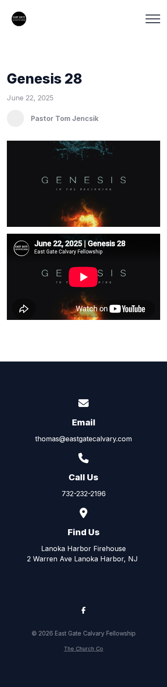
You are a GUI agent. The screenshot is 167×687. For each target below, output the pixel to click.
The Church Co (83, 648)
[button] (153, 19)
